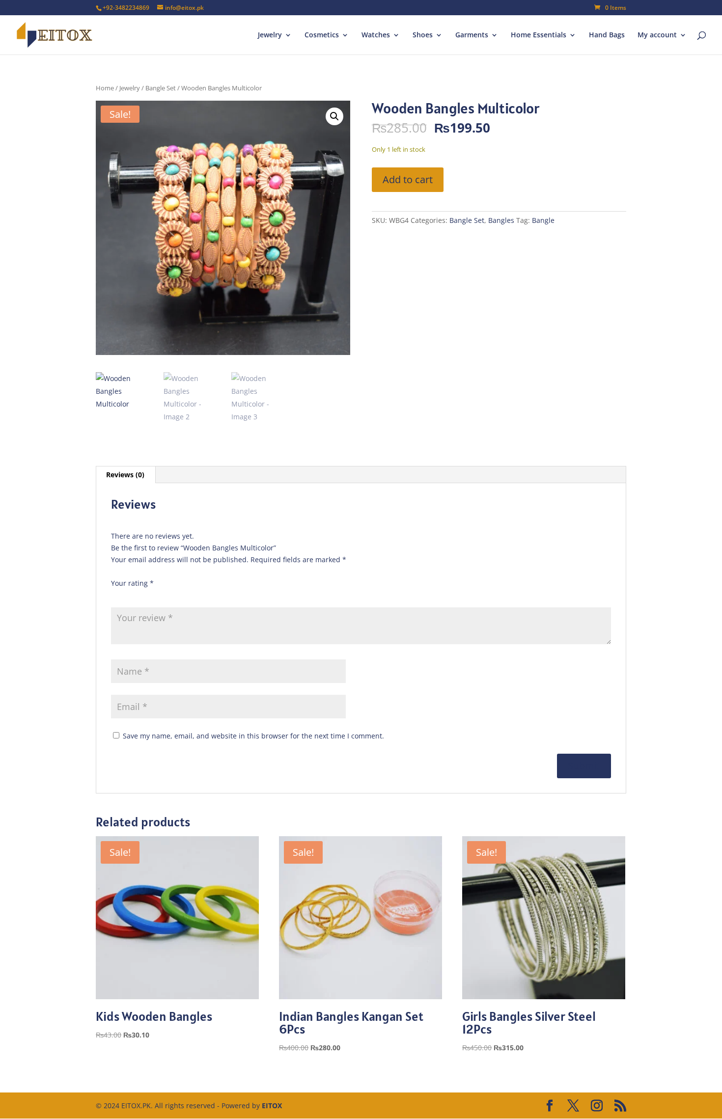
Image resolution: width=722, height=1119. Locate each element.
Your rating (132, 583)
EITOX (272, 1105)
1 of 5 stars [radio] (117, 594)
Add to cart (408, 179)
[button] (334, 116)
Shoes (423, 35)
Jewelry (270, 35)
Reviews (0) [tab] (125, 474)
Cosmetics (322, 35)
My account (657, 35)
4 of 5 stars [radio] (158, 594)
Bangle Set (160, 87)
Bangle (543, 220)
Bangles (501, 220)
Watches (375, 35)
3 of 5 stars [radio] (144, 594)
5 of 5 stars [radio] (172, 594)
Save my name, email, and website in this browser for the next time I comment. (253, 735)
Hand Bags (607, 35)
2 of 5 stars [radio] (131, 594)
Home (105, 87)
